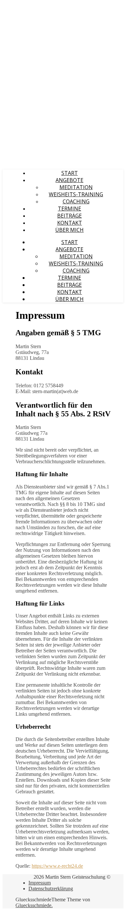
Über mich (69, 229)
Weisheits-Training (76, 194)
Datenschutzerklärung (50, 888)
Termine (69, 208)
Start (69, 173)
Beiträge (69, 215)
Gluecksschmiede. (34, 905)
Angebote (69, 180)
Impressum (39, 882)
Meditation (76, 187)
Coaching (76, 201)
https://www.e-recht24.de (57, 866)
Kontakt (69, 222)
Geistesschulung (23, 6)
